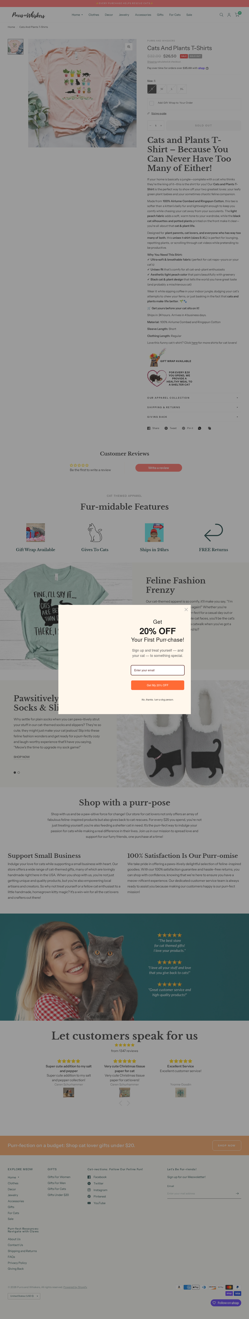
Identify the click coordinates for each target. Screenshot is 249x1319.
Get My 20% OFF (157, 685)
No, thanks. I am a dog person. (158, 699)
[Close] (186, 609)
